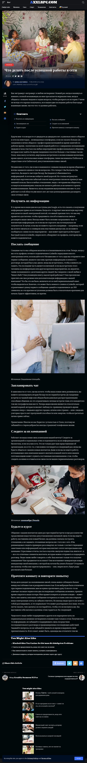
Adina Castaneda (21, 82)
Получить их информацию (25, 119)
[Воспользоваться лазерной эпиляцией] (28, 739)
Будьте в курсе (21, 128)
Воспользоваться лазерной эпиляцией (48, 736)
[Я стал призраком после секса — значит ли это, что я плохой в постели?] (28, 706)
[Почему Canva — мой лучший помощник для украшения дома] (28, 696)
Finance (9, 64)
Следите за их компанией (60, 124)
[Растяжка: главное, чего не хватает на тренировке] (28, 749)
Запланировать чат (22, 124)
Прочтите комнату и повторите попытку (65, 128)
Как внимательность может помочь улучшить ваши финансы (35, 651)
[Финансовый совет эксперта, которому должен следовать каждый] (28, 728)
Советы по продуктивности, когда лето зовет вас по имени (33, 647)
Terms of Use (46, 758)
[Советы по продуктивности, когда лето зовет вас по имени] (28, 717)
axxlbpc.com (43, 2)
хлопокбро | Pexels (30, 520)
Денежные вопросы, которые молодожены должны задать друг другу (37, 654)
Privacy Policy (32, 758)
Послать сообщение (58, 120)
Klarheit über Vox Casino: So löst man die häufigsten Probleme (43, 643)
